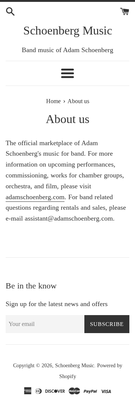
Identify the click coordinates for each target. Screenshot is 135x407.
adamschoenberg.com (35, 197)
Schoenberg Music (67, 30)
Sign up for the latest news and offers (57, 304)
